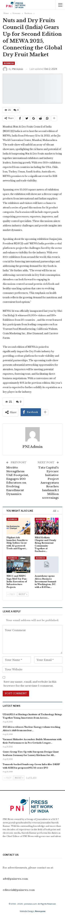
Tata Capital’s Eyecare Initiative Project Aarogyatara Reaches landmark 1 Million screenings (48, 482)
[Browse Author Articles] (32, 434)
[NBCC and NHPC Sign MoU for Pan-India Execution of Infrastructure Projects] (18, 564)
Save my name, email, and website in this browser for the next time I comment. (30, 683)
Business (9, 63)
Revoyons (40, 911)
